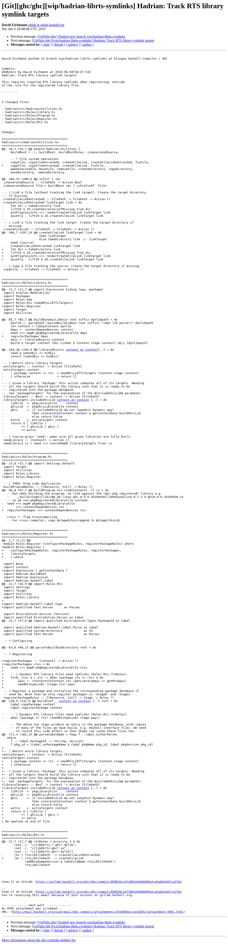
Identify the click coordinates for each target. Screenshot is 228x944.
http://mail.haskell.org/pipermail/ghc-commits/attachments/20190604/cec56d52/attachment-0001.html (97, 911)
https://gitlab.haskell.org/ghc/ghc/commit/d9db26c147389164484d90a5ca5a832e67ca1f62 (109, 881)
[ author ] (87, 44)
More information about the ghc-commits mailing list (38, 940)
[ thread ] (58, 44)
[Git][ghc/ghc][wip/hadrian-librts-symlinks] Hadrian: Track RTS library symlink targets (93, 40)
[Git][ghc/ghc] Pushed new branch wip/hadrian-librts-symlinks (81, 36)
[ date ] (46, 44)
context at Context (82, 349)
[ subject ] (73, 44)
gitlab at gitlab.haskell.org (46, 25)
